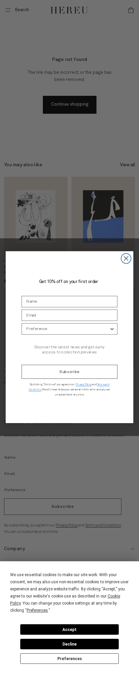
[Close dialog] (126, 258)
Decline (69, 644)
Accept (69, 629)
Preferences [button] (37, 610)
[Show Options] (112, 328)
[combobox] (67, 328)
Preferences (69, 658)
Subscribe (69, 372)
